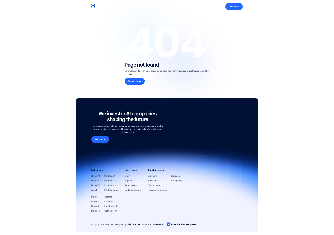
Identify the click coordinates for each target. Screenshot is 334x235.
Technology (205, 6)
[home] (101, 6)
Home (134, 6)
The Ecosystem (159, 6)
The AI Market (175, 6)
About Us (144, 6)
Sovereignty (191, 6)
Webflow (159, 224)
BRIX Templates (134, 224)
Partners (218, 6)
